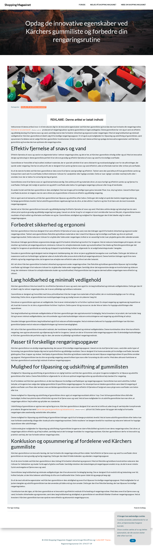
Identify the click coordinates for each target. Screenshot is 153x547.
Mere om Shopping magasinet (133, 5)
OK (133, 540)
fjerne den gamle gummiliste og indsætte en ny (55, 409)
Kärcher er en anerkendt (21, 130)
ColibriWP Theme (103, 540)
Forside (82, 5)
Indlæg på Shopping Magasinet (103, 5)
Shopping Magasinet (18, 4)
